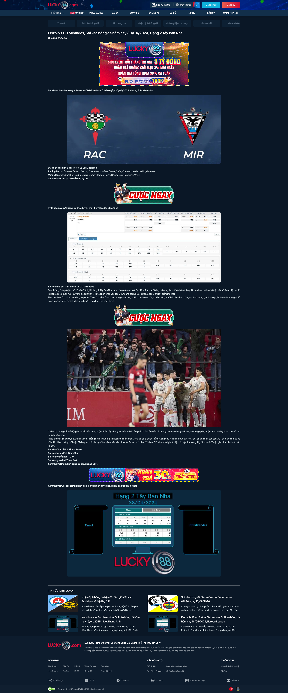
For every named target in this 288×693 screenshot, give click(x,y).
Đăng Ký (231, 5)
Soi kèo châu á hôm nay (60, 90)
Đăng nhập (211, 5)
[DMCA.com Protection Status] (52, 689)
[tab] (61, 23)
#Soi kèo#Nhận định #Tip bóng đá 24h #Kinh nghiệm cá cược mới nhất (98, 485)
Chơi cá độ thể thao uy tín (74, 178)
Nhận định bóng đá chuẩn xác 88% (79, 463)
